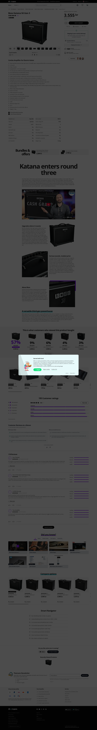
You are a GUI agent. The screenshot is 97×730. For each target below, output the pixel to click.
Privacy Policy (72, 373)
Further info (54, 369)
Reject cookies (46, 369)
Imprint (67, 373)
